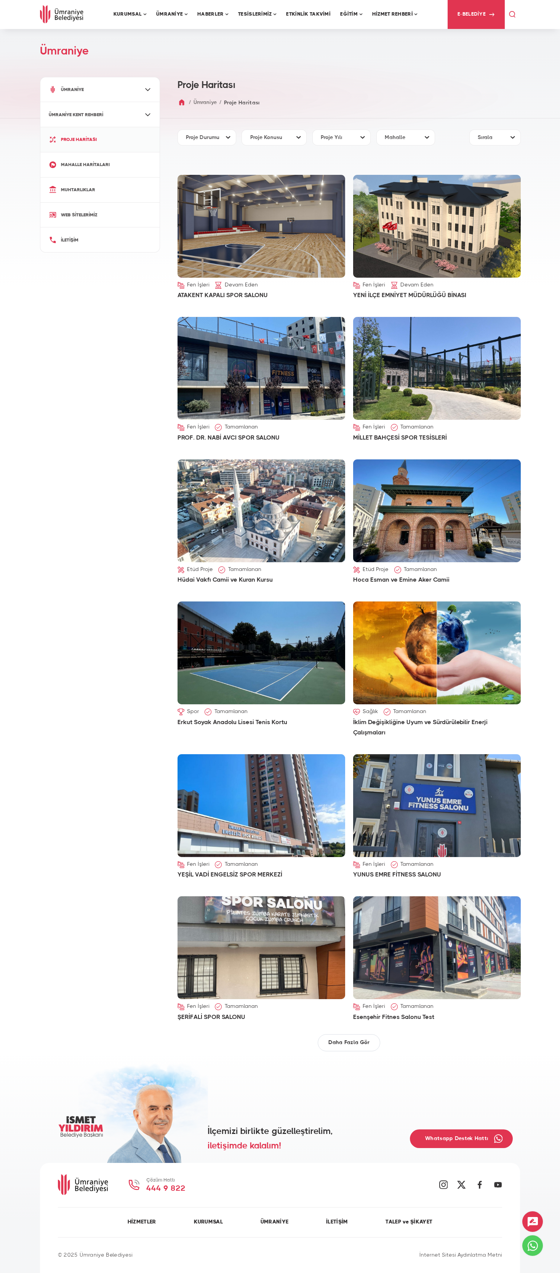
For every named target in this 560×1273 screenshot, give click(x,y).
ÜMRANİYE (274, 1222)
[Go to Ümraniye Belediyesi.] (182, 102)
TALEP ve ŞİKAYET (409, 1222)
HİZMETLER (142, 1222)
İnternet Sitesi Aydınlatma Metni (460, 1255)
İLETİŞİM (337, 1222)
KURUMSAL (208, 1222)
